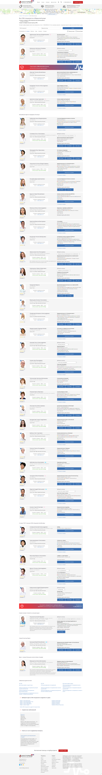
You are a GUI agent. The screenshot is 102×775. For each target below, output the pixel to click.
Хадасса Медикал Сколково (62, 85)
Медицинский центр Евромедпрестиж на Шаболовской (67, 255)
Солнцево (75, 88)
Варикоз (23, 714)
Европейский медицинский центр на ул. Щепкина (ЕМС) (67, 284)
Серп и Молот (74, 395)
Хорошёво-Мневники (71, 369)
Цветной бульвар (66, 56)
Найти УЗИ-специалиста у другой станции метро (30, 707)
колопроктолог (42, 618)
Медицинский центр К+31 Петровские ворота (65, 163)
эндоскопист (38, 329)
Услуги (42, 759)
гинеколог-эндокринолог (38, 100)
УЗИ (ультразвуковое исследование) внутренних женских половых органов (51, 691)
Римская (78, 394)
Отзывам (44, 31)
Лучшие (28, 31)
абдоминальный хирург (34, 618)
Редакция (53, 766)
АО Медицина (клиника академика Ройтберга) (66, 236)
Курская (67, 394)
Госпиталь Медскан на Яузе (62, 391)
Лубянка (71, 435)
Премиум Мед (59, 591)
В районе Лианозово (56, 700)
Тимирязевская (60, 38)
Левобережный (62, 319)
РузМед (58, 526)
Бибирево (61, 665)
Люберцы (61, 627)
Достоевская (65, 223)
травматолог (32, 619)
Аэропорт (59, 408)
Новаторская (78, 576)
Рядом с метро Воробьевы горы (26, 701)
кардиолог (38, 434)
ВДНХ (64, 450)
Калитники (69, 395)
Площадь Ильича (72, 394)
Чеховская (67, 167)
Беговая (63, 408)
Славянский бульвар (64, 88)
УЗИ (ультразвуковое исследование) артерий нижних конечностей (28, 688)
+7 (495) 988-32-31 (67, 2)
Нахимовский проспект (71, 331)
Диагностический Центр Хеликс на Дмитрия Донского (67, 72)
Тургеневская (60, 56)
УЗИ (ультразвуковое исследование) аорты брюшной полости (71, 686)
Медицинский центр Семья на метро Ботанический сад (67, 475)
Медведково (60, 152)
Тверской (61, 124)
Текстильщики (74, 366)
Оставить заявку (63, 750)
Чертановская (67, 332)
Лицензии (54, 765)
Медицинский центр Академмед (63, 507)
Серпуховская (60, 211)
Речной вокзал (67, 274)
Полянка (76, 210)
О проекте (54, 757)
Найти (73, 28)
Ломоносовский (62, 578)
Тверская (74, 166)
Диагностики (53, 2)
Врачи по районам (44, 767)
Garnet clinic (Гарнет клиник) (62, 493)
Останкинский (62, 423)
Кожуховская (68, 366)
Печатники (62, 369)
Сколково (79, 88)
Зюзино (68, 626)
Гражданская (77, 409)
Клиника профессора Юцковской (63, 99)
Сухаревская (71, 54)
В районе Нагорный (56, 701)
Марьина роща (62, 39)
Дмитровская (62, 37)
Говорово (70, 88)
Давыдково (60, 545)
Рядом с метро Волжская (25, 700)
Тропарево (66, 380)
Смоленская (78, 196)
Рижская (74, 101)
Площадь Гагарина (75, 258)
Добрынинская (60, 210)
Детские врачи (43, 762)
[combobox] (29, 28)
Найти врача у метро (45, 766)
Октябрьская (66, 210)
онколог (35, 253)
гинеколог (35, 35)
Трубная (75, 54)
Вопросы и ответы (55, 762)
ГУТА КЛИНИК (59, 221)
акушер (31, 35)
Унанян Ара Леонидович (61, 364)
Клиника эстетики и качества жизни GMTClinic (66, 193)
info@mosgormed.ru (22, 759)
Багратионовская (61, 542)
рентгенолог (46, 393)
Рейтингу (32, 31)
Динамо (78, 408)
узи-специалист (40, 35)
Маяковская (77, 223)
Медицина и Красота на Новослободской (65, 661)
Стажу (36, 31)
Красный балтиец (71, 409)
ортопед (46, 618)
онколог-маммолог (40, 253)
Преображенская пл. (61, 495)
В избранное (21, 118)
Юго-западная (60, 380)
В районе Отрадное (56, 702)
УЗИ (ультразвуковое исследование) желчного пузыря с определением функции (28, 693)
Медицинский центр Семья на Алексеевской (65, 419)
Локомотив (69, 496)
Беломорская (77, 274)
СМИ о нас (54, 763)
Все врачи (43, 772)
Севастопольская (61, 332)
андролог (31, 589)
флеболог (43, 619)
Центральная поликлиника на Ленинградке (65, 405)
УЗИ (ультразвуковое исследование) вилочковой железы (26, 691)
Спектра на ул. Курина (61, 540)
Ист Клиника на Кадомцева (62, 150)
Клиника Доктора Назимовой (62, 378)
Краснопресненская (71, 196)
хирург (51, 528)
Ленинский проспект (61, 258)
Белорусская (60, 223)
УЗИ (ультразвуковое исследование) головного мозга (72, 691)
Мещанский (62, 291)
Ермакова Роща (73, 56)
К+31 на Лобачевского (61, 572)
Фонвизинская (67, 38)
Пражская (69, 625)
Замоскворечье (62, 351)
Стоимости (40, 31)
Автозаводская (65, 368)
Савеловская (74, 37)
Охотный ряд (60, 120)
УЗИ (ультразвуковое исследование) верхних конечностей (72, 688)
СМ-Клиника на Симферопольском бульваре (65, 328)
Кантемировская (69, 624)
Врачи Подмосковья (44, 770)
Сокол (66, 409)
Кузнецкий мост (66, 435)
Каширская (79, 624)
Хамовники (65, 396)
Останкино (60, 510)
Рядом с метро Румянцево (25, 702)
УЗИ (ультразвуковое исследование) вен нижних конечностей (51, 688)
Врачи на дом (43, 760)
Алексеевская (63, 101)
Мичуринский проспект (71, 574)
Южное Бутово (66, 627)
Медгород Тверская (61, 346)
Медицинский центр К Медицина (63, 448)
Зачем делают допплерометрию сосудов (28, 736)
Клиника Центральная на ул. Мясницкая (64, 433)
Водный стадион (61, 274)
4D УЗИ (42, 683)
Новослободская (67, 225)
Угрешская (60, 368)
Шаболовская (68, 258)
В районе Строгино (56, 703)
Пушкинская (65, 349)
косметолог (32, 343)
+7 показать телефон (61, 94)
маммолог (48, 135)
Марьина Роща (69, 37)
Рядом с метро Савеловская (25, 703)
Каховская (65, 331)
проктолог (51, 618)
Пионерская (77, 542)
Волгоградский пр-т (61, 366)
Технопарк (79, 366)
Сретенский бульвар (64, 54)
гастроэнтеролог (33, 434)
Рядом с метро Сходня (24, 704)
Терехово (74, 544)
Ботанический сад (61, 478)
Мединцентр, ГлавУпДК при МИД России (65, 207)
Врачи (42, 757)
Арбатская (60, 196)
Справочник (54, 760)
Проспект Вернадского (62, 574)
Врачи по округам (44, 769)
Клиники (42, 763)
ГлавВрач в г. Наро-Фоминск (62, 555)
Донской (61, 259)
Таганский (67, 319)
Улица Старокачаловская (76, 74)
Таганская (59, 395)
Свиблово (67, 478)
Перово (61, 546)
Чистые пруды (70, 122)
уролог (41, 343)
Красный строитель (61, 594)
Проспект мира (71, 287)
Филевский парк (69, 544)
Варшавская (60, 331)
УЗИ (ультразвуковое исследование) (48, 685)
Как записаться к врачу (56, 759)
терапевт (42, 434)
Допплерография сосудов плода (26, 685)
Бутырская (72, 38)
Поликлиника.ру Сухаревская (62, 52)
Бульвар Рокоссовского (70, 495)
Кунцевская (67, 542)
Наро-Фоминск (62, 559)
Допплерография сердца (68, 683)
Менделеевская (60, 225)
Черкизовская (77, 495)
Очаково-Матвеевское (69, 498)
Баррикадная (64, 196)
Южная (65, 626)
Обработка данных (22, 760)
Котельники (64, 140)
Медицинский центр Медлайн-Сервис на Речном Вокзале (68, 642)
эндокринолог (38, 49)
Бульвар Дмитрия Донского (65, 74)
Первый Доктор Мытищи (62, 462)
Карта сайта (54, 767)
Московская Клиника (61, 34)
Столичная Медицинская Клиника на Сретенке (66, 118)
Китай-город (60, 435)
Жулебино (59, 140)
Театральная (75, 349)
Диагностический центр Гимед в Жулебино (65, 137)
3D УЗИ (20, 683)
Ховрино (72, 274)
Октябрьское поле (61, 409)
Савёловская (77, 38)
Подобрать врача (78, 2)
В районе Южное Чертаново (58, 704)
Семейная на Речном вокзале (62, 272)
